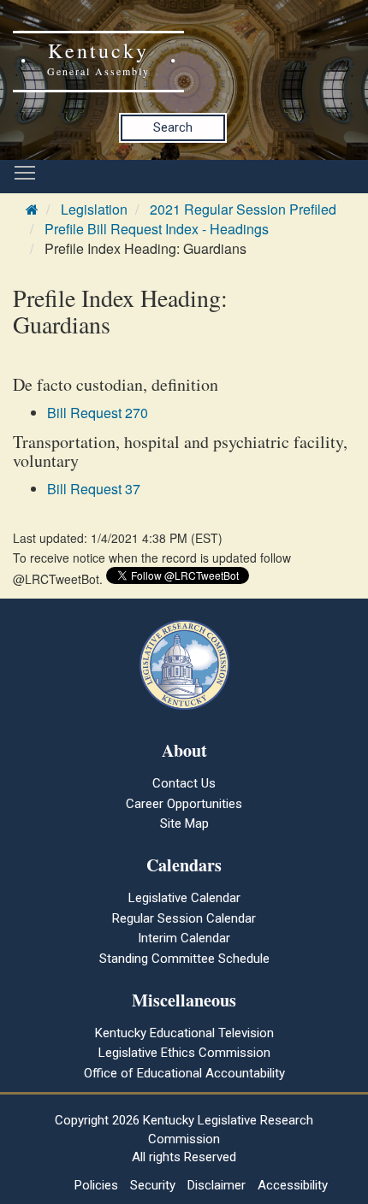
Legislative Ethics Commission (184, 1052)
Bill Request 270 (97, 412)
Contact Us (184, 783)
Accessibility (293, 1185)
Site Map (184, 823)
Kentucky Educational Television (184, 1033)
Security (152, 1185)
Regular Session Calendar (184, 918)
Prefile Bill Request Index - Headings (157, 229)
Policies (96, 1185)
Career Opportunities (184, 804)
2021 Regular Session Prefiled (243, 209)
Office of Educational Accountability (184, 1073)
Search (173, 127)
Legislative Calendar (184, 898)
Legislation (94, 209)
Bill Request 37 (93, 489)
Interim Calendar (184, 938)
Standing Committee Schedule (184, 958)
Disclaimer (216, 1185)
